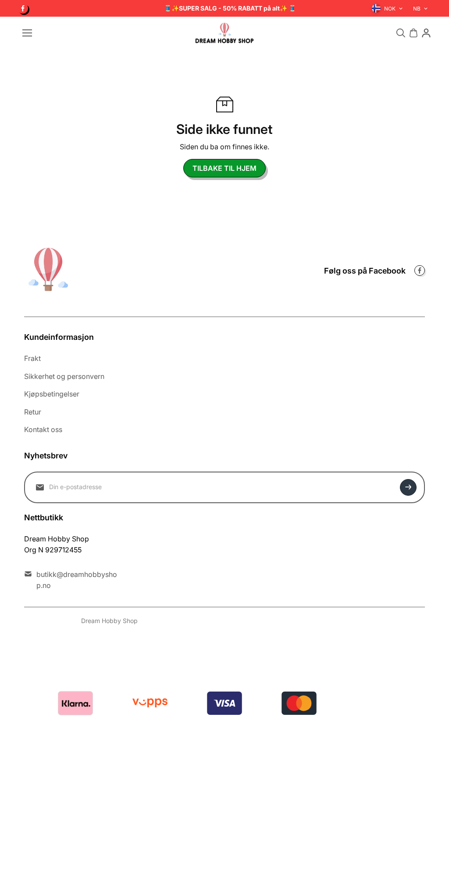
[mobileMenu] (27, 33)
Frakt (32, 358)
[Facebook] (23, 8)
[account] (426, 33)
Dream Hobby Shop (109, 620)
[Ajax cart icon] (413, 33)
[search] (401, 33)
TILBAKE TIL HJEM (224, 168)
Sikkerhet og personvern (64, 376)
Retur (32, 411)
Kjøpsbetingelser (51, 393)
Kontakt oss (43, 429)
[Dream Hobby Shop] (224, 33)
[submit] (408, 487)
